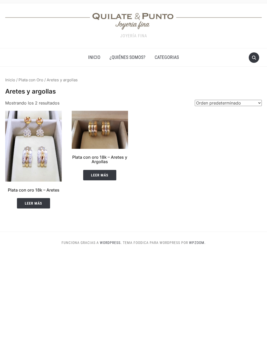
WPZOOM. (197, 243)
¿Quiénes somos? (127, 57)
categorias (167, 57)
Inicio (10, 80)
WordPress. (111, 243)
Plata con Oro (31, 80)
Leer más (33, 203)
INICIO (94, 57)
